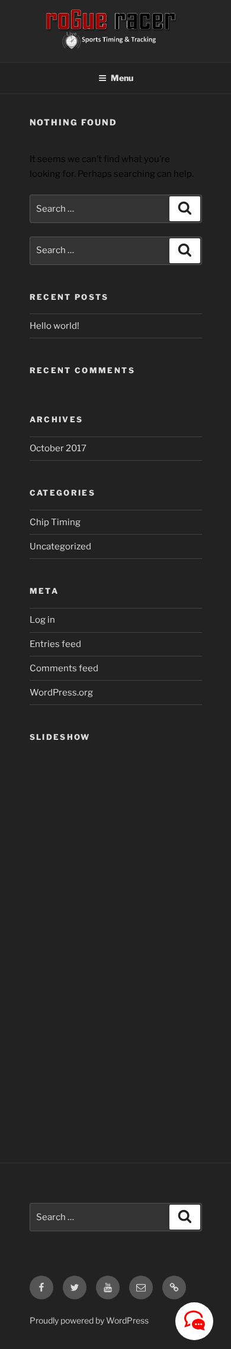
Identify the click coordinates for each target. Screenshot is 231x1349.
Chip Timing (55, 522)
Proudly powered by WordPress (89, 1320)
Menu (122, 78)
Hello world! (54, 326)
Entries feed (55, 644)
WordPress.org (61, 692)
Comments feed (64, 668)
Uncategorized (60, 546)
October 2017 (58, 448)
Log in (42, 619)
